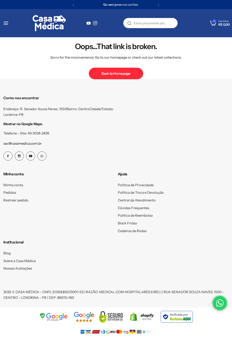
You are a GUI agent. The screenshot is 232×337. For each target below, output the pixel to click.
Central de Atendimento (137, 200)
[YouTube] (88, 23)
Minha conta (13, 185)
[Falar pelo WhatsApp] (220, 303)
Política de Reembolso (135, 215)
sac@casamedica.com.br (22, 143)
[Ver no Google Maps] (84, 316)
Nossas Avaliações (17, 268)
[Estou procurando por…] (129, 23)
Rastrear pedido (15, 200)
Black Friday (127, 223)
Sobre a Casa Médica (19, 261)
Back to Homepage (116, 73)
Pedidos (9, 192)
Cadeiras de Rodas (132, 231)
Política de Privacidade (136, 185)
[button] (73, 5)
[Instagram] (95, 23)
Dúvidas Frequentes (133, 208)
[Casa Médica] (49, 23)
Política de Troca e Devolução (141, 192)
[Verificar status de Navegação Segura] (54, 317)
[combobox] (150, 23)
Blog (7, 253)
